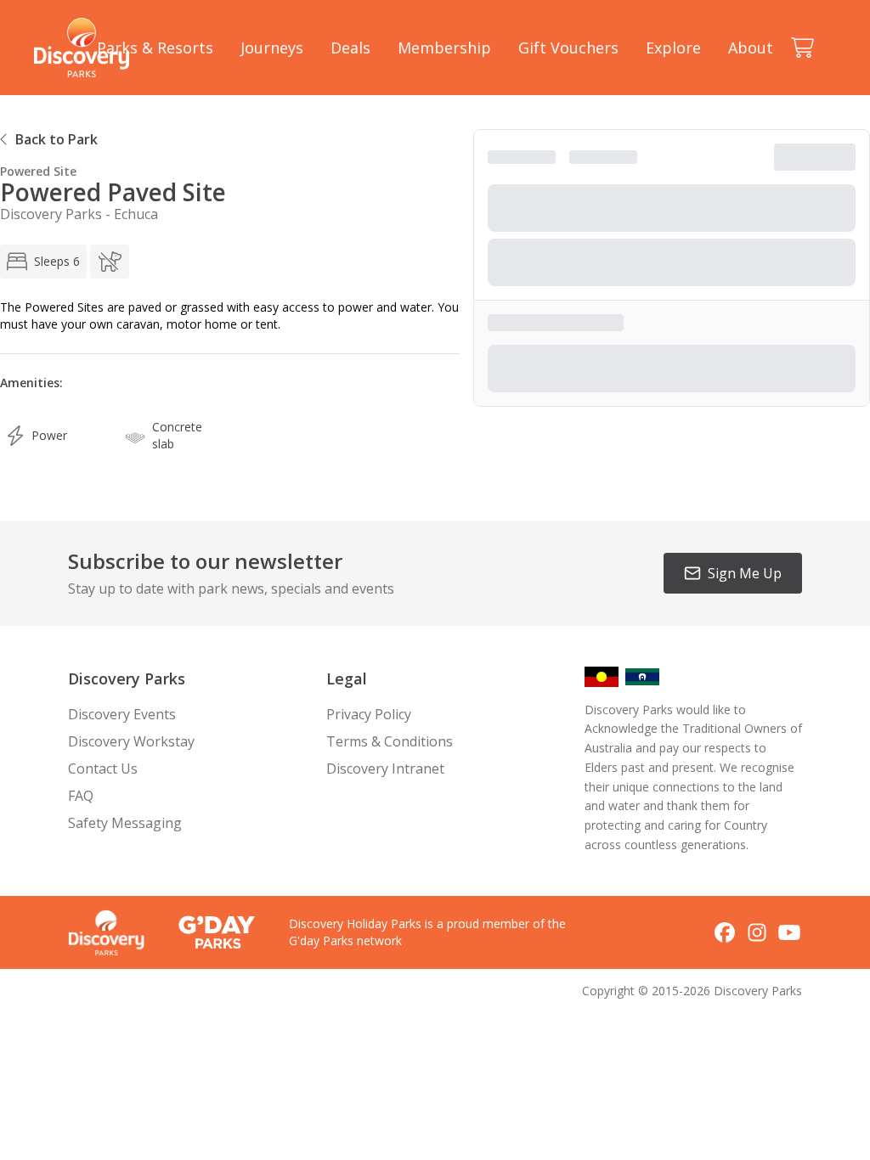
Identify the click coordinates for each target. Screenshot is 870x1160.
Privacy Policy (368, 714)
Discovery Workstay (131, 741)
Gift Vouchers (568, 47)
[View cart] (802, 47)
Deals (350, 47)
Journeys (271, 47)
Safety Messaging (125, 823)
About (750, 47)
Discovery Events (122, 714)
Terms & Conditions (389, 741)
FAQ (80, 795)
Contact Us (103, 768)
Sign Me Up (745, 573)
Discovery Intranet (385, 768)
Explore (673, 47)
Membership (444, 47)
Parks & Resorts (155, 47)
